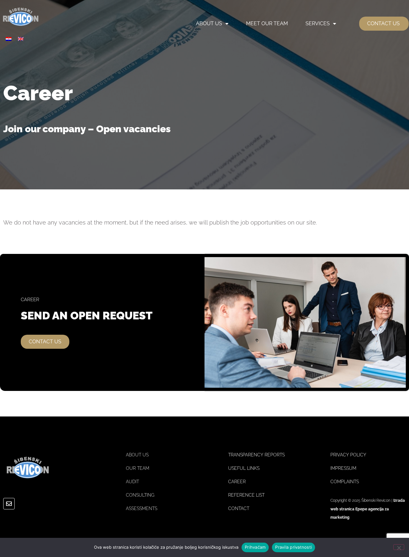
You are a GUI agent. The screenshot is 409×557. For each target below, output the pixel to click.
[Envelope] (9, 503)
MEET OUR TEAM (267, 23)
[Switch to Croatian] (9, 38)
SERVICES (317, 23)
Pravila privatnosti (293, 547)
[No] (398, 547)
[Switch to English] (21, 38)
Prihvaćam (255, 547)
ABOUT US (209, 23)
